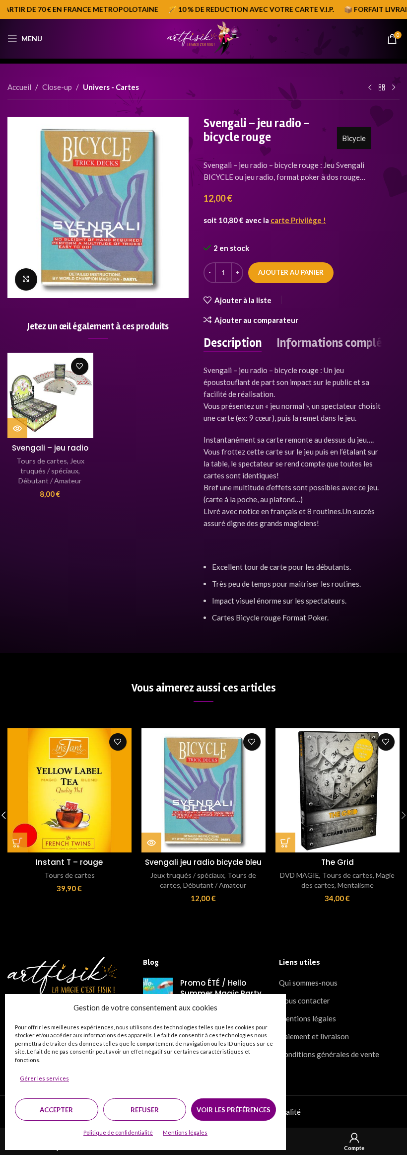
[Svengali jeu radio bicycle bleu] (203, 790)
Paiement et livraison (314, 1036)
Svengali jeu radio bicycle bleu (203, 862)
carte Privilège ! (298, 220)
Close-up (57, 86)
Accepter (56, 1110)
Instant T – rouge (69, 862)
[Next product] (394, 88)
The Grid (337, 862)
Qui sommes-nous (308, 982)
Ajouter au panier (291, 272)
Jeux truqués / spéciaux (187, 875)
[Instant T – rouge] (69, 790)
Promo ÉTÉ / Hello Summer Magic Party (221, 988)
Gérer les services (44, 1078)
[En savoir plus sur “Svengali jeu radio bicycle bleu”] (151, 842)
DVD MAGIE (299, 875)
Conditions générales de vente (329, 1054)
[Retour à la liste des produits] (382, 88)
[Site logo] (203, 37)
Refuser (145, 1110)
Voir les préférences (234, 1110)
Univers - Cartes (111, 86)
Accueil (19, 86)
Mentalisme (356, 885)
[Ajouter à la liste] (79, 366)
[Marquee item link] (237, 9)
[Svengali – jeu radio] (50, 396)
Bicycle (354, 138)
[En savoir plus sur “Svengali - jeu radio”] (17, 428)
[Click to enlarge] (26, 279)
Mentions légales (185, 1132)
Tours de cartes (41, 461)
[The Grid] (337, 790)
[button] (17, 842)
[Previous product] (370, 88)
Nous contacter (304, 1000)
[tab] (233, 343)
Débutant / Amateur (50, 480)
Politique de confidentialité (118, 1132)
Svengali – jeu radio (50, 448)
